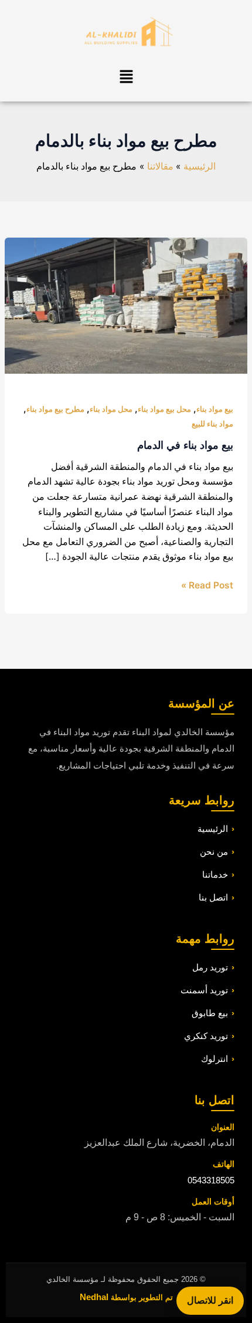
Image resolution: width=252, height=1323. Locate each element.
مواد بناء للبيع (212, 423)
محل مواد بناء (111, 409)
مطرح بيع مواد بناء (55, 409)
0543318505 (211, 1180)
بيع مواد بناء (214, 409)
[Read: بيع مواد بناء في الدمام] (126, 304)
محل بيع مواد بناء (164, 409)
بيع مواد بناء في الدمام (185, 444)
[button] (126, 77)
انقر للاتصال (210, 1300)
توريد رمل (210, 967)
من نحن (214, 852)
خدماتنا (215, 874)
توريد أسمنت (204, 990)
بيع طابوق (210, 1013)
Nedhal (94, 1297)
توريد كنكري (206, 1036)
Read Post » (207, 584)
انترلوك (214, 1059)
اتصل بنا (213, 897)
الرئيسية (212, 829)
